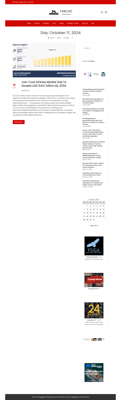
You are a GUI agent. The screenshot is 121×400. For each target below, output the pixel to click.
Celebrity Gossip (73, 23)
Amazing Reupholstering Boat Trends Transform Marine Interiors (93, 91)
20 (104, 213)
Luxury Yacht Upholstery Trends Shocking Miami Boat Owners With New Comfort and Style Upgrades (93, 133)
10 (94, 209)
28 (84, 220)
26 (100, 216)
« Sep (91, 225)
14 (84, 213)
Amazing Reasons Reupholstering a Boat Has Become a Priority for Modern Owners (93, 121)
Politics (37, 23)
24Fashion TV (91, 320)
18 (97, 213)
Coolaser (91, 61)
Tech (54, 23)
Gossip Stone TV (94, 289)
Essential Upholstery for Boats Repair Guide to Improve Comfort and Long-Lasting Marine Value (94, 145)
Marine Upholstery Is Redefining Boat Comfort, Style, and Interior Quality (92, 155)
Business (46, 23)
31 (94, 220)
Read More (19, 122)
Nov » (96, 225)
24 (94, 216)
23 (90, 216)
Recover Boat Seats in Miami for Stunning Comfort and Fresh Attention (93, 165)
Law (92, 23)
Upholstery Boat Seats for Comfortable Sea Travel (92, 174)
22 (87, 216)
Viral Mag (74, 397)
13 (103, 209)
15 (87, 213)
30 (91, 220)
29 (87, 220)
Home (29, 23)
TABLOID (66, 11)
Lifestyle (85, 23)
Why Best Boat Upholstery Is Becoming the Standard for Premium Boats (93, 101)
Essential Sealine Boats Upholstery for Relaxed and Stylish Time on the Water (93, 183)
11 (97, 209)
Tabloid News (66, 14)
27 (104, 216)
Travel (61, 23)
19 (100, 213)
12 (100, 209)
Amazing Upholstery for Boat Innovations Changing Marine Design (93, 111)
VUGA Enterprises (92, 257)
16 (90, 213)
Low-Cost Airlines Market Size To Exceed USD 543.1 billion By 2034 (44, 84)
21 (84, 216)
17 (94, 213)
